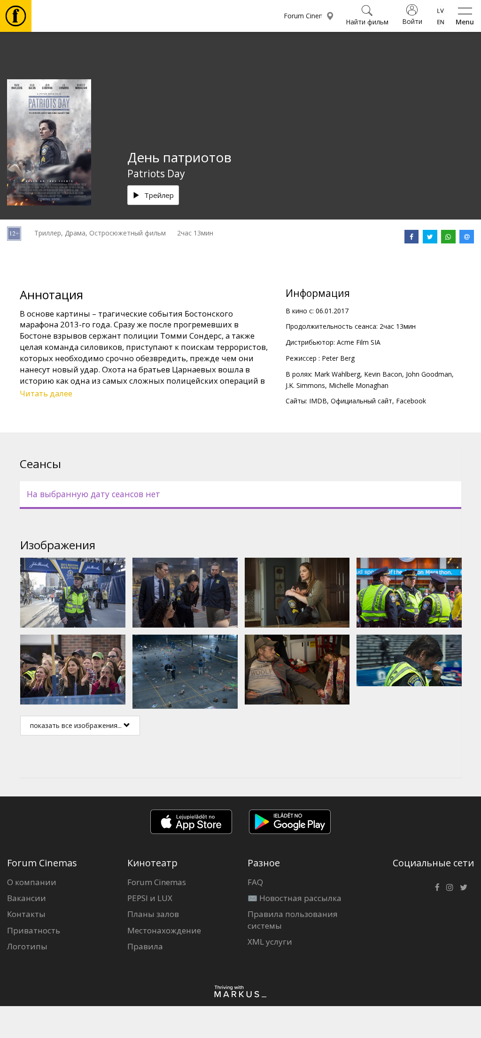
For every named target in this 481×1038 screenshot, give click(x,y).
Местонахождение (164, 930)
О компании (31, 882)
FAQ (255, 882)
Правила (145, 946)
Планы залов (153, 914)
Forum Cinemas (156, 882)
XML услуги (270, 941)
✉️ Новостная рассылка (294, 898)
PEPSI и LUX (149, 898)
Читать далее (46, 393)
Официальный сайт (361, 400)
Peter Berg (338, 358)
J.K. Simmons (305, 385)
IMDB (318, 400)
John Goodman (429, 374)
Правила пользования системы (293, 920)
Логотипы (27, 946)
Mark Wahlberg (337, 374)
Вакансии (26, 898)
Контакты (26, 914)
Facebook (411, 400)
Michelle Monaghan (358, 385)
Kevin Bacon (383, 374)
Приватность (33, 930)
